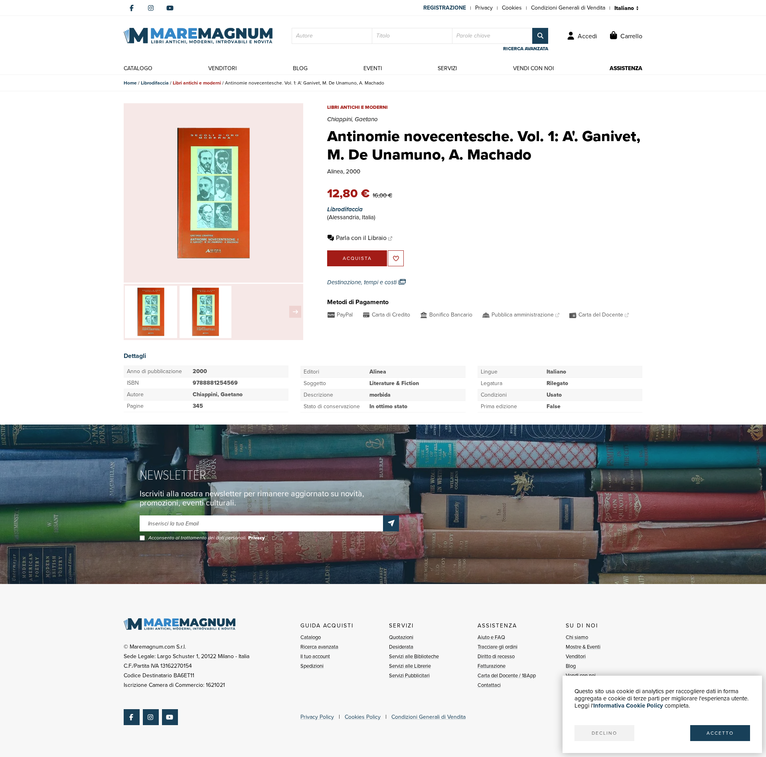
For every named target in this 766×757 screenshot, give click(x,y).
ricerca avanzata (525, 48)
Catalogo (310, 637)
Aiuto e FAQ (491, 637)
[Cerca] (540, 36)
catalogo (138, 68)
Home (130, 83)
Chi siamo (577, 637)
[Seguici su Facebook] (132, 8)
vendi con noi (533, 68)
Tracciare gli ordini (497, 647)
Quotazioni (401, 637)
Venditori (576, 656)
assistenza (626, 68)
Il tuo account (315, 656)
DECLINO (604, 733)
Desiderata (401, 647)
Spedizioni (312, 666)
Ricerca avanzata (319, 647)
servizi (447, 68)
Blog (571, 666)
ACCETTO (720, 733)
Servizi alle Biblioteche (414, 656)
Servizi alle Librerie (410, 666)
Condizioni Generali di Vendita (568, 8)
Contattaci (489, 685)
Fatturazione (491, 666)
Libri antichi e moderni (197, 83)
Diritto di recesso (496, 656)
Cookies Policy (363, 717)
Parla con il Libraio (361, 237)
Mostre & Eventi (583, 647)
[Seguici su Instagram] (151, 8)
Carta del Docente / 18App (507, 675)
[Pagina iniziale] (198, 36)
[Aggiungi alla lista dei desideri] (396, 258)
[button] (295, 312)
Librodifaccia (155, 83)
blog (300, 68)
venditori (222, 68)
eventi (372, 68)
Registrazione (444, 8)
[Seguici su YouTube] (170, 8)
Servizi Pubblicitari (409, 675)
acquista (357, 258)
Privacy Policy (317, 717)
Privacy (484, 8)
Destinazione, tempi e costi (362, 282)
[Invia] (391, 523)
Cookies (512, 8)
